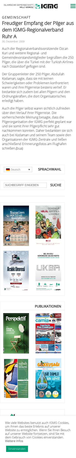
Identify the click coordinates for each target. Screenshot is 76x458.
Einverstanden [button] (17, 449)
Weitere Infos (14, 441)
